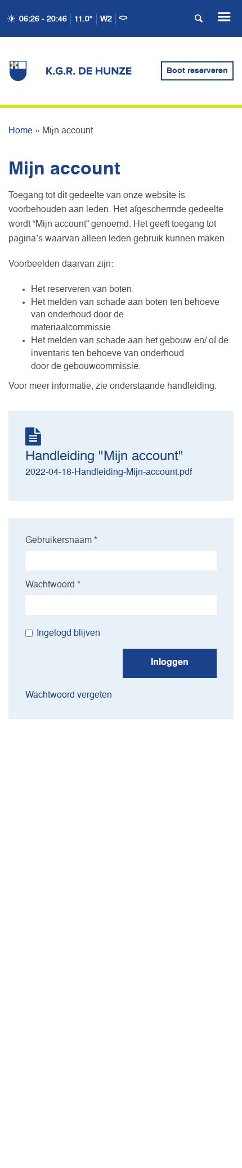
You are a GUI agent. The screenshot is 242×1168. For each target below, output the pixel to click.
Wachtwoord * (52, 585)
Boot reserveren (197, 71)
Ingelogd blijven (68, 633)
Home (20, 131)
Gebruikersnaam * (61, 540)
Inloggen (170, 662)
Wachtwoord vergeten (68, 695)
